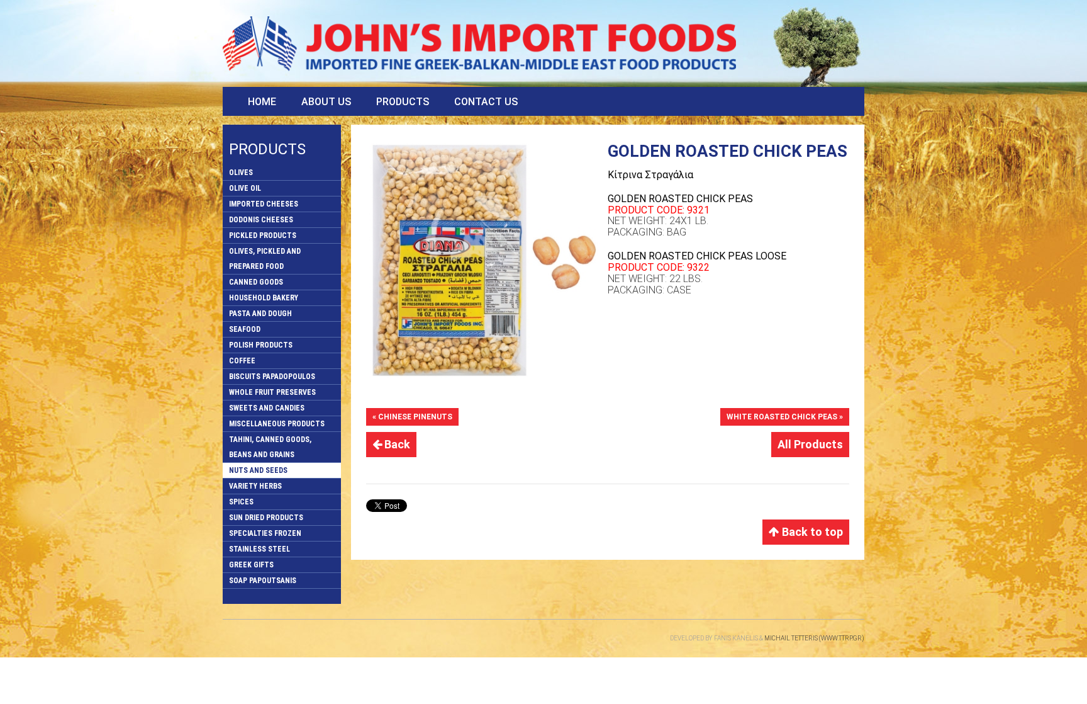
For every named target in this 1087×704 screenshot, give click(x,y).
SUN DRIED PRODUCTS (266, 517)
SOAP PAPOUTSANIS (262, 580)
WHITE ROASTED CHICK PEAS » (785, 416)
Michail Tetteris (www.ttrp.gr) (814, 638)
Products (402, 102)
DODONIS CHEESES (261, 219)
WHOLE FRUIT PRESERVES (272, 392)
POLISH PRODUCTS (261, 345)
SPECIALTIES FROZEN (265, 533)
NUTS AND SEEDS (258, 470)
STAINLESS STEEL (259, 549)
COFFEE (242, 360)
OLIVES (241, 172)
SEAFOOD (244, 329)
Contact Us (486, 102)
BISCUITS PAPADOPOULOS (272, 376)
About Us (326, 102)
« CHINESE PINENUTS (412, 416)
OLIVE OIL (245, 188)
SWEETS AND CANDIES (266, 408)
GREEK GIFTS (251, 564)
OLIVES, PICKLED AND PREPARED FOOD (265, 259)
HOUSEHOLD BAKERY (263, 297)
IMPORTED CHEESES (263, 204)
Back (396, 444)
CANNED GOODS (256, 282)
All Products (810, 444)
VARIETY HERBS (255, 486)
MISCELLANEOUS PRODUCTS (277, 423)
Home (262, 102)
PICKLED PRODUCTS (262, 235)
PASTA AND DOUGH (260, 313)
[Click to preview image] (487, 260)
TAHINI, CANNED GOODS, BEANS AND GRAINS (270, 447)
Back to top (811, 531)
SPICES (241, 501)
